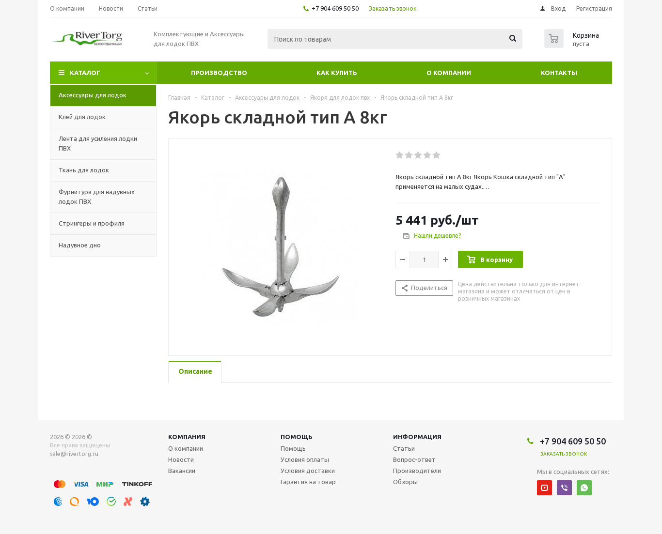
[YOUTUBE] (544, 487)
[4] (427, 155)
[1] (400, 155)
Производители (417, 470)
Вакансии (181, 470)
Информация (417, 436)
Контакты (559, 72)
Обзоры (405, 481)
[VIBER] (564, 487)
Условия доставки (308, 470)
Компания (186, 436)
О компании (448, 72)
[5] (436, 155)
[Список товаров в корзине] (572, 45)
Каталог (85, 72)
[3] (418, 155)
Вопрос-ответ (414, 459)
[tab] (194, 372)
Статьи (404, 448)
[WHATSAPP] (584, 487)
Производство (219, 72)
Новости (181, 459)
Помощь (297, 436)
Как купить (336, 72)
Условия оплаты (305, 459)
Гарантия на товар (308, 481)
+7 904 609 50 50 (335, 8)
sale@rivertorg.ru (74, 454)
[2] (409, 155)
